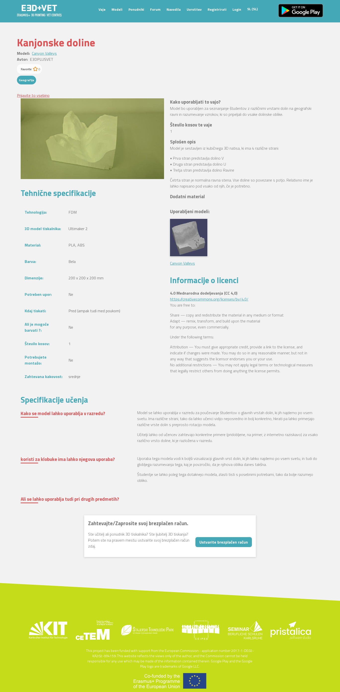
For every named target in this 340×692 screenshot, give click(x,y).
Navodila (174, 9)
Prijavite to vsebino (33, 95)
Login (236, 9)
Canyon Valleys (44, 53)
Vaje (102, 9)
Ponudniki (136, 9)
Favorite (26, 69)
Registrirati (217, 9)
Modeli (117, 9)
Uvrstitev (194, 9)
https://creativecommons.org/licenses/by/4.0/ (209, 299)
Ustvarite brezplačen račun (223, 542)
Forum (155, 9)
